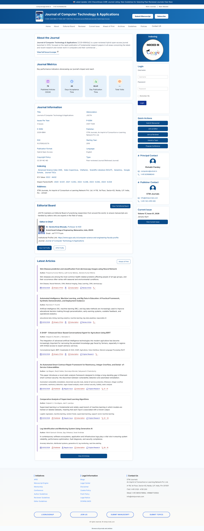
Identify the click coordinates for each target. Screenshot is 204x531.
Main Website (163, 6)
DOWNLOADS (85, 501)
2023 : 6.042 (94, 182)
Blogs (82, 479)
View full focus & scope (46, 52)
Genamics (118, 170)
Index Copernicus (71, 170)
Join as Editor (153, 129)
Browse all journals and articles (102, 528)
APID (36, 479)
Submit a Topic (153, 140)
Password (141, 82)
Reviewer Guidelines (42, 498)
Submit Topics (156, 515)
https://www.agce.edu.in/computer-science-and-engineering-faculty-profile (88, 238)
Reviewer (82, 26)
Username (142, 70)
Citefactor (84, 170)
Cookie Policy (85, 490)
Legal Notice (85, 498)
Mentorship (38, 487)
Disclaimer (84, 487)
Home (48, 26)
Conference (38, 490)
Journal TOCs (50, 172)
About (56, 26)
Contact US (156, 26)
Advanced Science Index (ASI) (50, 170)
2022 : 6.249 (83, 182)
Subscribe (161, 16)
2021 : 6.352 (71, 182)
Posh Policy (84, 494)
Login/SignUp (47, 515)
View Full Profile (44, 248)
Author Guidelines (41, 494)
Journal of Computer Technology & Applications (64, 241)
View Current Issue (152, 222)
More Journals (151, 6)
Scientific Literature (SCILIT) (101, 170)
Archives (121, 26)
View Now (157, 2)
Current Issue (94, 26)
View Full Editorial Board (120, 206)
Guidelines (132, 26)
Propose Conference (153, 146)
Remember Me (145, 96)
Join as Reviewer (153, 134)
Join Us (83, 515)
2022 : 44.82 (51, 177)
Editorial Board (69, 26)
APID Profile (60, 248)
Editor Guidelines (40, 501)
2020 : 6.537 (59, 182)
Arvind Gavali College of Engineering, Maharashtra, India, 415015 (69, 230)
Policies (144, 26)
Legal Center (85, 483)
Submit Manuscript (143, 16)
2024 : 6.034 (106, 182)
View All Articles (83, 456)
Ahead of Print (108, 26)
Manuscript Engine (41, 483)
